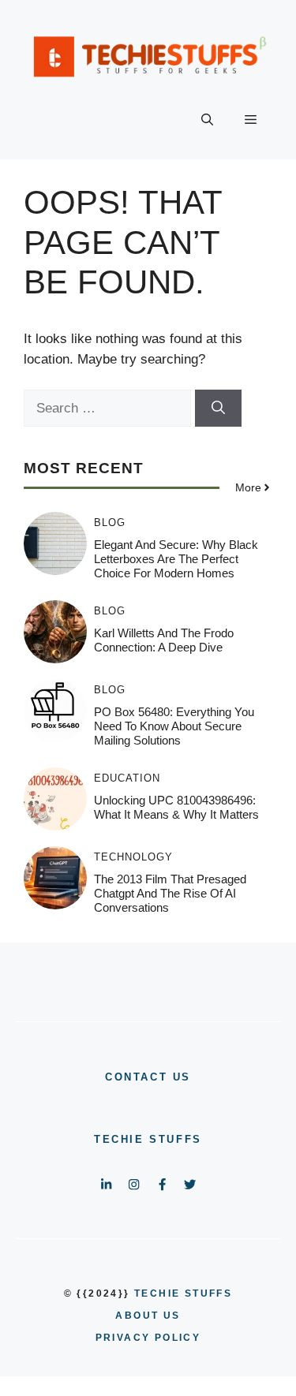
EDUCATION (127, 778)
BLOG (110, 522)
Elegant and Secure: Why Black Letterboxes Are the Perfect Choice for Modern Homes (176, 559)
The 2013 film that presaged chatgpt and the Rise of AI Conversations (170, 893)
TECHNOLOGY (133, 857)
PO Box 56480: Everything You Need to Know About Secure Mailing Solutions (174, 726)
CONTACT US (148, 1077)
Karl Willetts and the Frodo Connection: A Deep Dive (164, 640)
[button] (207, 120)
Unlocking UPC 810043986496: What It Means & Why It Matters (176, 807)
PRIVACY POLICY (148, 1337)
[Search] (218, 408)
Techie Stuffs (148, 1139)
